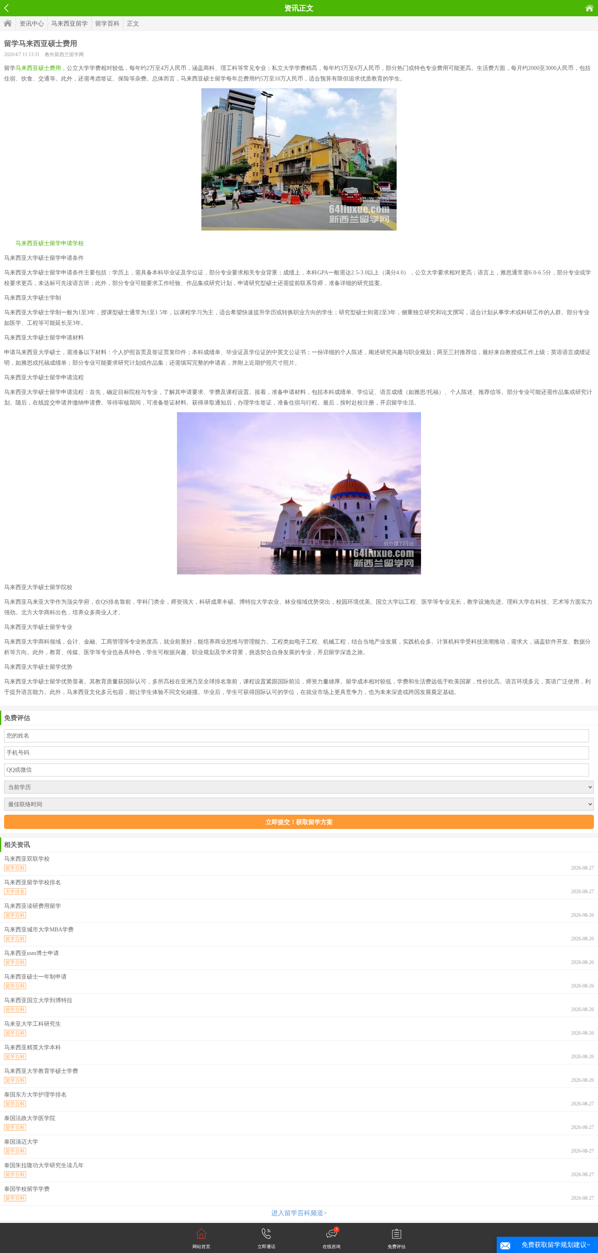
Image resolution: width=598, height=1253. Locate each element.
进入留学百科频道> (299, 1212)
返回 (6, 8)
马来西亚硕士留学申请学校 (49, 243)
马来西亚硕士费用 (38, 68)
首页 (589, 7)
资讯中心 (32, 23)
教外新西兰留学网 (64, 54)
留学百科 (107, 23)
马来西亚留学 (69, 23)
